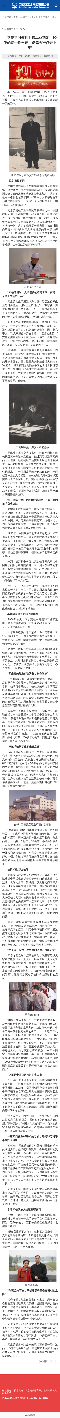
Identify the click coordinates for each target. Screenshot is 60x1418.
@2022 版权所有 (10, 1397)
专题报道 (36, 17)
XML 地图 (30, 1415)
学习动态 (20, 29)
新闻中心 (24, 17)
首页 (15, 17)
